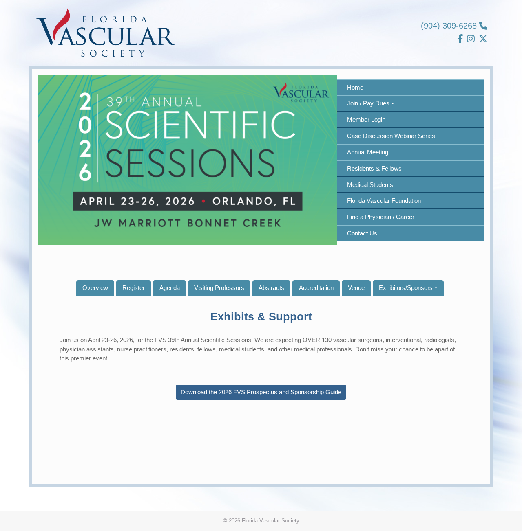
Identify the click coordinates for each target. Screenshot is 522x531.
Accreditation (316, 287)
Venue (356, 287)
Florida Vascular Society (270, 521)
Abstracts (271, 287)
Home (355, 87)
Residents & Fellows (374, 168)
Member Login (366, 119)
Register (133, 287)
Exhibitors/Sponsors (406, 287)
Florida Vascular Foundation (384, 200)
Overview (95, 287)
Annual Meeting (367, 152)
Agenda (169, 287)
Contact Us (362, 233)
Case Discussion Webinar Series (391, 135)
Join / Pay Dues (368, 103)
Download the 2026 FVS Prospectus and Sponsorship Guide (261, 391)
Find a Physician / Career (380, 216)
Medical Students (370, 184)
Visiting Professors (219, 287)
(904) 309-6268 (450, 25)
